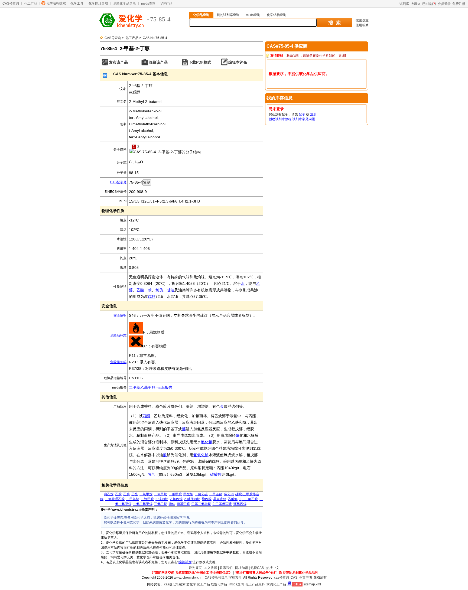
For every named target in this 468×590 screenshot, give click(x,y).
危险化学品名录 (124, 3)
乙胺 (118, 494)
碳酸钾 (216, 474)
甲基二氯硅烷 (201, 504)
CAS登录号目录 (216, 577)
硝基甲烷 (183, 504)
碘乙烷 (108, 494)
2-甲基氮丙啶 (222, 504)
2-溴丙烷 (161, 499)
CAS (294, 577)
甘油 (170, 290)
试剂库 (404, 4)
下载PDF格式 (199, 62)
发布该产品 (118, 62)
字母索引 (235, 577)
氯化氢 (206, 442)
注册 (313, 114)
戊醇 (151, 296)
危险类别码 (118, 362)
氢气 (151, 474)
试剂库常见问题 (303, 119)
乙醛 (134, 494)
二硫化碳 (201, 494)
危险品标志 (118, 335)
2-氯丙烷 (176, 499)
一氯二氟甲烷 (142, 504)
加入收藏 (210, 568)
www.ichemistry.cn (187, 577)
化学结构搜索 (56, 3)
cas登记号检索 (175, 584)
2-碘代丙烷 (192, 499)
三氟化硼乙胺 (115, 499)
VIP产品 (166, 3)
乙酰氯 (233, 499)
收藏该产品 (158, 62)
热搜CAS (257, 568)
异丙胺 (207, 499)
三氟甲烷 (160, 504)
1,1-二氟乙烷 (248, 499)
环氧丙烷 (239, 504)
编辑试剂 (184, 562)
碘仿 (172, 504)
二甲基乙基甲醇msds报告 (150, 387)
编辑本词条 (237, 62)
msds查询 (148, 3)
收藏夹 (416, 4)
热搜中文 (272, 568)
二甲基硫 (215, 494)
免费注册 (458, 4)
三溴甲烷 (147, 499)
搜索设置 (362, 20)
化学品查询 (201, 15)
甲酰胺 (188, 494)
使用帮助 (362, 25)
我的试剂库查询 (228, 15)
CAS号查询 (10, 3)
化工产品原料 (255, 584)
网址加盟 (241, 568)
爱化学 (191, 584)
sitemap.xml (312, 584)
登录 (302, 114)
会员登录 (444, 4)
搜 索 (334, 22)
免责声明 (305, 577)
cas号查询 (281, 577)
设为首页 (195, 568)
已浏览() (429, 4)
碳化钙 (229, 494)
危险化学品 (219, 584)
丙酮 (146, 416)
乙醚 (140, 290)
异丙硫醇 (219, 499)
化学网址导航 (98, 3)
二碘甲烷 (175, 494)
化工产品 (30, 3)
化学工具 (76, 3)
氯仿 (159, 290)
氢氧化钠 (201, 455)
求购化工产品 (276, 584)
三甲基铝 (132, 499)
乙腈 (126, 494)
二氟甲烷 (160, 494)
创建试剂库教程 (280, 119)
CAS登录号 (118, 182)
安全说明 (119, 315)
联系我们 (226, 568)
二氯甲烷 (145, 494)
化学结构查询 (276, 15)
